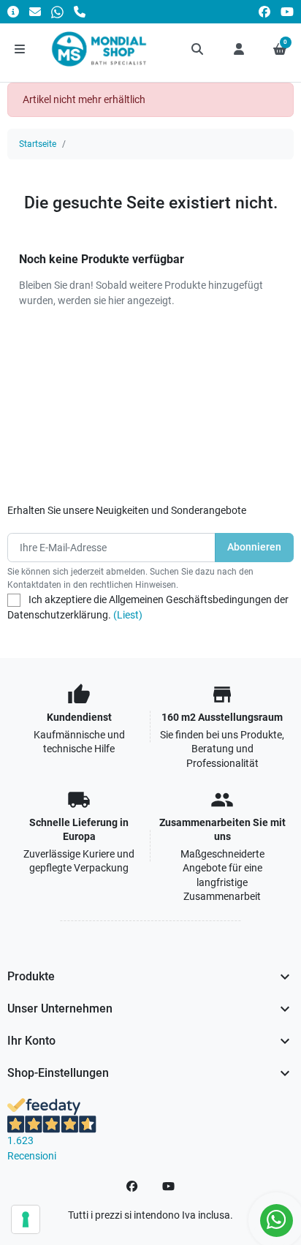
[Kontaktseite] (13, 11)
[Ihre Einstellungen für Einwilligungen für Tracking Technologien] (25, 1219)
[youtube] (287, 11)
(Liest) (127, 615)
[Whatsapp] (57, 11)
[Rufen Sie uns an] (79, 11)
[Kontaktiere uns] (35, 11)
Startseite (37, 144)
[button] (198, 49)
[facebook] (264, 11)
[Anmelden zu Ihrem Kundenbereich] (238, 49)
